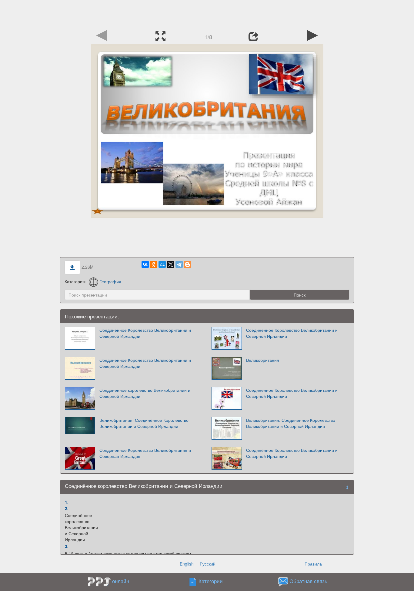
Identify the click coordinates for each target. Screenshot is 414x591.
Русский (207, 564)
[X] (170, 264)
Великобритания (262, 360)
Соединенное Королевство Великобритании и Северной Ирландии (292, 333)
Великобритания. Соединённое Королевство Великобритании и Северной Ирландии (144, 423)
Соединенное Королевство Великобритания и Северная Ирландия (145, 453)
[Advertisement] (207, 13)
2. (66, 508)
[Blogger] (187, 264)
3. (66, 546)
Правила (313, 564)
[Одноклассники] (153, 264)
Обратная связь (308, 581)
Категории (211, 581)
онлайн (120, 581)
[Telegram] (179, 264)
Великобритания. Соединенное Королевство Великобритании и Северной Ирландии (290, 423)
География (110, 281)
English (187, 564)
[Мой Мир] (162, 264)
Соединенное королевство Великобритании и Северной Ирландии (144, 393)
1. (66, 502)
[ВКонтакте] (145, 264)
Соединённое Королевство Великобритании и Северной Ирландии (145, 333)
